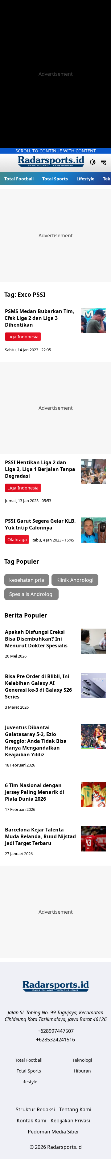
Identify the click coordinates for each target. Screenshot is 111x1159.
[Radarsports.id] (50, 163)
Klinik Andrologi (74, 580)
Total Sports (55, 179)
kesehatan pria (26, 580)
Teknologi (82, 1060)
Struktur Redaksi (35, 1109)
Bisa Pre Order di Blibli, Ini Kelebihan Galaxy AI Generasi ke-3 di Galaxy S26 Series (38, 686)
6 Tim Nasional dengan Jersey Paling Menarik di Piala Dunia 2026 (34, 792)
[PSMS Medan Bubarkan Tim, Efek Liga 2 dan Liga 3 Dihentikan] (93, 320)
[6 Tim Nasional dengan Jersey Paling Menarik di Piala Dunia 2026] (93, 794)
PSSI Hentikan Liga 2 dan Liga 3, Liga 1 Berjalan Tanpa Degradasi (40, 469)
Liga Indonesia (23, 337)
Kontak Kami (31, 1120)
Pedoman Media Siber (53, 1131)
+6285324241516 (55, 1039)
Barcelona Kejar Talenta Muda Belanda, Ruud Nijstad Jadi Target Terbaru (40, 836)
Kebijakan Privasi (70, 1120)
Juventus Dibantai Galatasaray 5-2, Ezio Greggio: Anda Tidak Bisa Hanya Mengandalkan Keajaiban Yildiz (36, 741)
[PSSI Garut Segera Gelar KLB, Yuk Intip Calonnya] (93, 530)
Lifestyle (85, 179)
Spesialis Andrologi (31, 594)
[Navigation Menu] (103, 163)
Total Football (19, 179)
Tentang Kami (75, 1109)
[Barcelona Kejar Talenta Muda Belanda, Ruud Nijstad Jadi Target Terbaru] (93, 838)
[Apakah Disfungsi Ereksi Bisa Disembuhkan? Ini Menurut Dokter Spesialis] (93, 641)
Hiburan (82, 1071)
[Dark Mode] (92, 163)
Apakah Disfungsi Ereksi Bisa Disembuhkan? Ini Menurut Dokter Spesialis (36, 639)
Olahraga (17, 539)
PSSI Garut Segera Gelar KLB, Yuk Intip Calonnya (40, 524)
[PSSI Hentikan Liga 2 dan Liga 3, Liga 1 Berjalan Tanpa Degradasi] (93, 471)
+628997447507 (56, 1031)
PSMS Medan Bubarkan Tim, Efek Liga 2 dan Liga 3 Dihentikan (39, 318)
